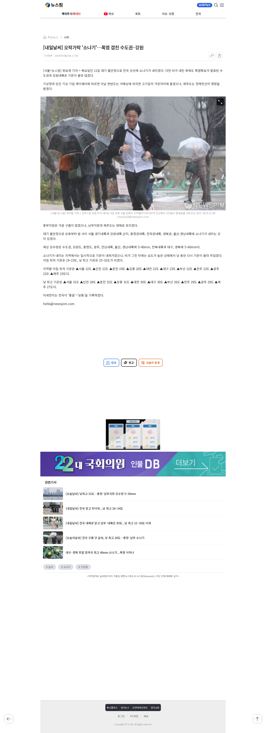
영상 (111, 13)
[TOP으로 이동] (257, 719)
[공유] (219, 55)
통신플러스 (112, 707)
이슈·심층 (168, 13)
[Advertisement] (133, 609)
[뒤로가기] (9, 719)
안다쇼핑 (155, 707)
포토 (138, 13)
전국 (198, 13)
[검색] (216, 5)
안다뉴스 (125, 707)
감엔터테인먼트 (140, 707)
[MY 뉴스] (204, 5)
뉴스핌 (54, 5)
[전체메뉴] (223, 5)
